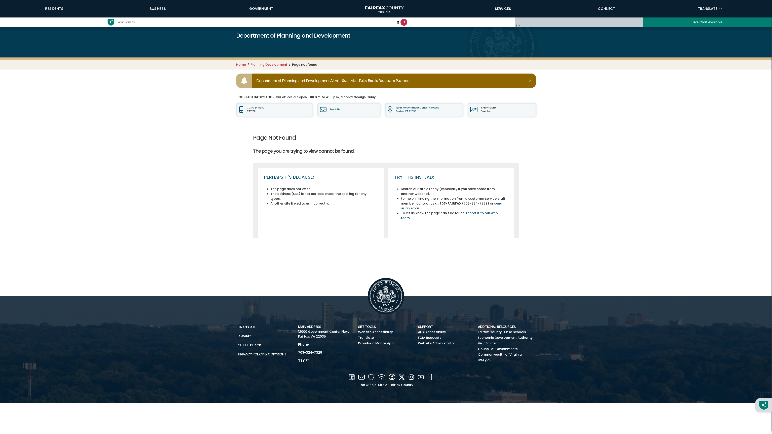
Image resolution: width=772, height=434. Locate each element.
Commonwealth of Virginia (500, 354)
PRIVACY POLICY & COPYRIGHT (262, 354)
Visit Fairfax (487, 343)
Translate (247, 327)
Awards (245, 336)
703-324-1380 (255, 107)
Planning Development (269, 64)
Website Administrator (436, 343)
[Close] (531, 81)
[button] (54, 8)
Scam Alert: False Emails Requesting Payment (375, 80)
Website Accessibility (375, 332)
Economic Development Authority (505, 337)
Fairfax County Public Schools (502, 332)
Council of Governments (498, 349)
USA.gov (484, 360)
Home (241, 64)
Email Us (335, 109)
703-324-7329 (310, 352)
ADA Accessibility (432, 332)
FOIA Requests (429, 337)
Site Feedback (249, 345)
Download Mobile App (376, 343)
